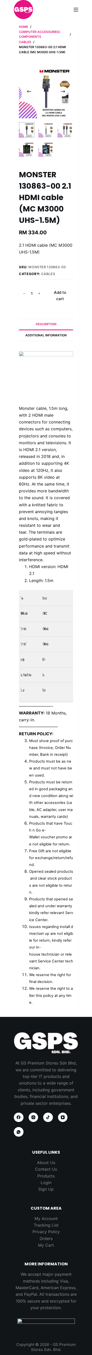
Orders (46, 1238)
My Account (46, 1218)
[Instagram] (33, 1117)
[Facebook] (19, 1117)
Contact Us (46, 1169)
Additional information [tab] (46, 335)
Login (46, 1182)
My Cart (46, 1245)
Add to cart (60, 295)
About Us (46, 1162)
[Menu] (76, 9)
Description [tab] (46, 324)
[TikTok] (48, 1117)
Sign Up (46, 1189)
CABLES (48, 274)
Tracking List (46, 1225)
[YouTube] (63, 1117)
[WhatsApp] (19, 1132)
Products (46, 1175)
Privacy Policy (46, 1231)
